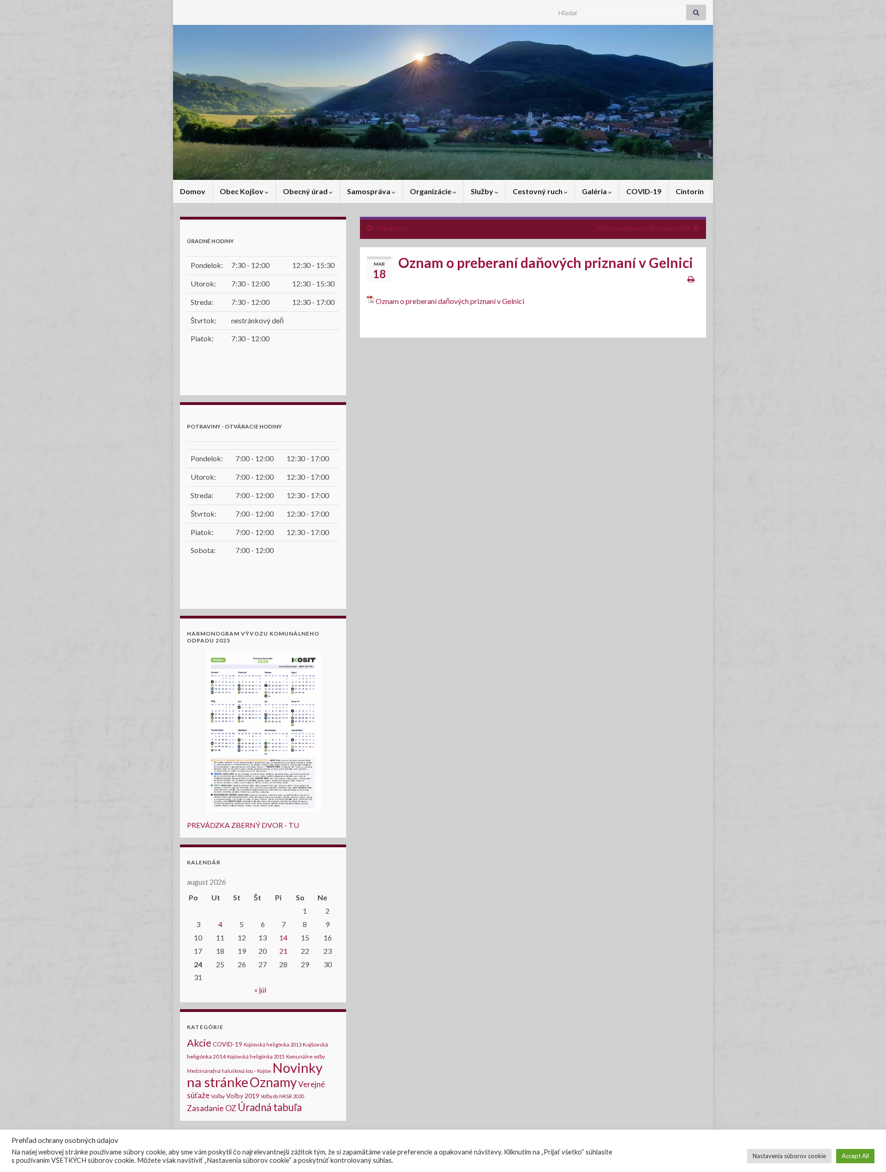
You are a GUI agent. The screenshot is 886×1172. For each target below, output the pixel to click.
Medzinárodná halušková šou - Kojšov (229, 1071)
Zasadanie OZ (211, 1108)
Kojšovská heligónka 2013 (272, 1044)
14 (283, 937)
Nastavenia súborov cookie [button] (789, 1156)
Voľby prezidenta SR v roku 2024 (643, 228)
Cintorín (690, 191)
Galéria (595, 191)
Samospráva (369, 191)
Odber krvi (391, 228)
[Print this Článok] (691, 278)
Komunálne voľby (305, 1056)
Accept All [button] (855, 1156)
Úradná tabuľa (270, 1107)
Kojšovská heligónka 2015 (256, 1056)
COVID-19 (643, 191)
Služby (483, 191)
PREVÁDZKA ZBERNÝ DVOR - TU (243, 825)
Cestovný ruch (538, 191)
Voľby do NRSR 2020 (282, 1096)
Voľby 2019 (242, 1096)
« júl (260, 989)
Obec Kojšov (242, 191)
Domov (192, 191)
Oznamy (273, 1082)
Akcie (199, 1042)
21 (283, 950)
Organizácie (431, 191)
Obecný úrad (306, 191)
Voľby (218, 1096)
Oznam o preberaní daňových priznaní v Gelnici (450, 301)
